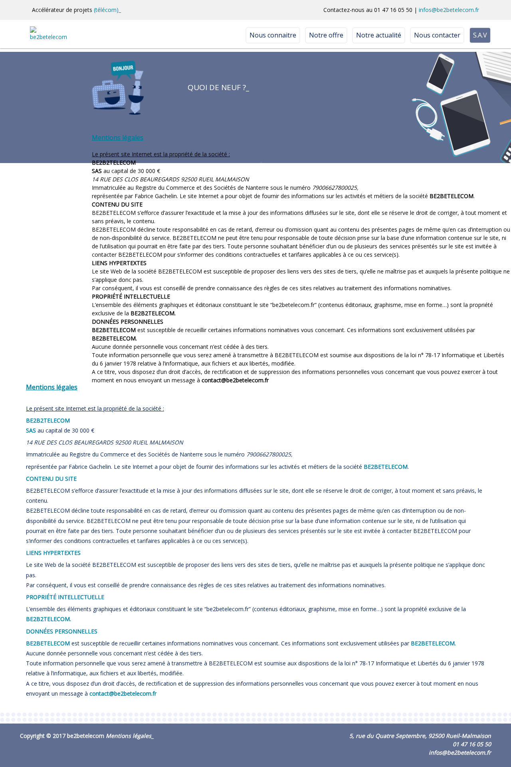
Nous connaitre (273, 35)
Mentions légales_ (130, 735)
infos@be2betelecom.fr (449, 10)
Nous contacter (437, 35)
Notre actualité (378, 35)
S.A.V (480, 35)
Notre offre (326, 35)
